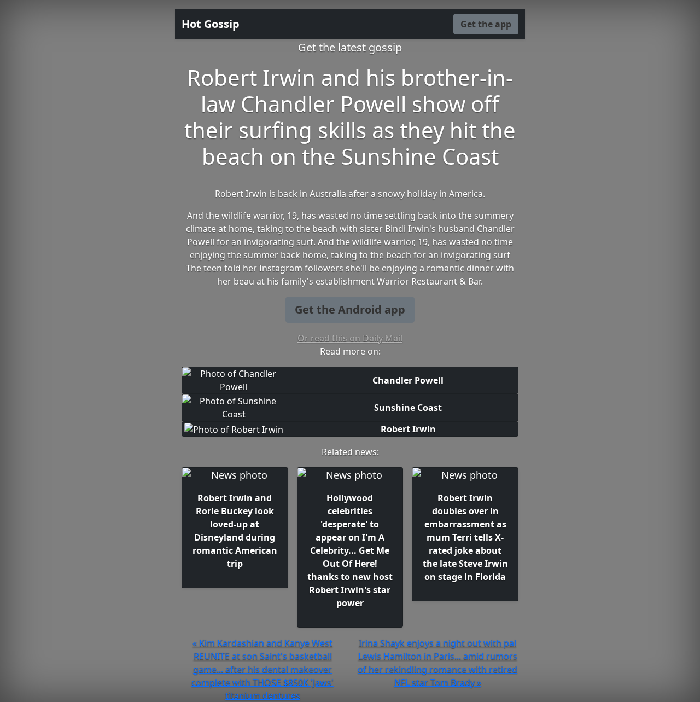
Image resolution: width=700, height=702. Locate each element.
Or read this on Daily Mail (350, 338)
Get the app (485, 24)
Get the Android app (350, 309)
